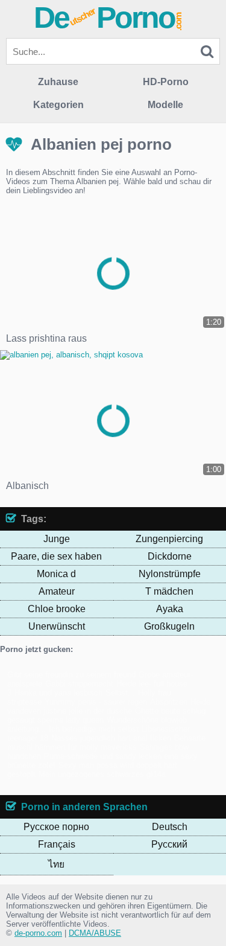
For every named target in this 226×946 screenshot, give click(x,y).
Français (56, 844)
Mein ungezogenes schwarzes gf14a (102, 774)
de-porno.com (38, 933)
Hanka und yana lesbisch (58, 692)
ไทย (56, 864)
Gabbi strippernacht (79, 683)
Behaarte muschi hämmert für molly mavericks (106, 742)
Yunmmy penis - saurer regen (96, 701)
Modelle (165, 105)
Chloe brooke (57, 609)
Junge (56, 539)
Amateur (57, 591)
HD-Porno (166, 82)
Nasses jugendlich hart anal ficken (111, 738)
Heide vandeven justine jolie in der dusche (108, 706)
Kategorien (58, 105)
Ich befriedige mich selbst (94, 728)
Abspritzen (168, 701)
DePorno (108, 17)
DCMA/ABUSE (95, 933)
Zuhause (58, 82)
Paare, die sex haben (56, 556)
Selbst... (120, 692)
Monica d (56, 574)
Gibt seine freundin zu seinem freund (71, 674)
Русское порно (56, 827)
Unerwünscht (56, 626)
